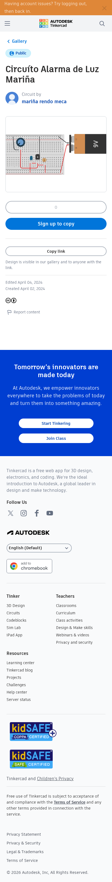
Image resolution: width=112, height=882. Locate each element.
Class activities (69, 620)
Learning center (21, 663)
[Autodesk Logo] (28, 533)
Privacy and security (74, 642)
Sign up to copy (56, 223)
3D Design (16, 605)
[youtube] (50, 513)
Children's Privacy (55, 779)
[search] (102, 23)
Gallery (19, 41)
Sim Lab (14, 627)
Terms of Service (69, 802)
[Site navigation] (7, 23)
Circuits (13, 613)
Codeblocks (16, 620)
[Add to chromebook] (29, 566)
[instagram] (24, 513)
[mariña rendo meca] (11, 97)
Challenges (16, 685)
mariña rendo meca (44, 101)
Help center (17, 692)
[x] (11, 513)
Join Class (56, 438)
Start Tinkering (56, 423)
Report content (27, 312)
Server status (19, 699)
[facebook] (37, 513)
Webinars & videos (72, 635)
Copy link (56, 251)
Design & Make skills (74, 627)
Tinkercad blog (20, 670)
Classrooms (66, 605)
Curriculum (65, 613)
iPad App (14, 635)
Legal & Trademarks (25, 851)
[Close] (104, 7)
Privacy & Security (24, 843)
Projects (14, 677)
